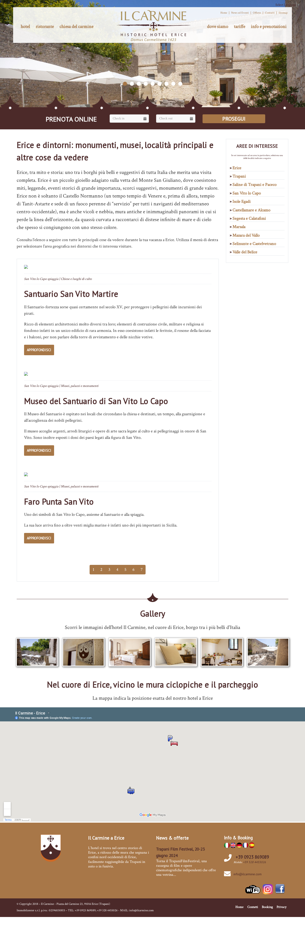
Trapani (239, 176)
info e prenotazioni (269, 26)
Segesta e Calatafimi (249, 218)
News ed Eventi (240, 12)
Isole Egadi (242, 201)
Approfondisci (39, 350)
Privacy (281, 907)
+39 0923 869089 (252, 857)
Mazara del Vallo (246, 235)
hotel (25, 26)
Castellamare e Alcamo (251, 210)
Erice (237, 168)
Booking (267, 907)
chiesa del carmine (76, 26)
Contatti (269, 12)
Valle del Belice (245, 252)
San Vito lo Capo (247, 193)
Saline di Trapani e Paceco (255, 184)
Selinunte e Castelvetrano (254, 243)
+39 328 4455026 (254, 862)
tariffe (239, 26)
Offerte (257, 12)
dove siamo (217, 26)
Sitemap (283, 12)
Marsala (239, 226)
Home (223, 12)
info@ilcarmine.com (248, 874)
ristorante (45, 26)
